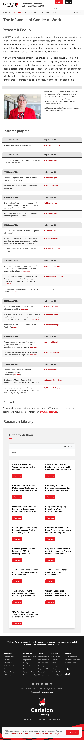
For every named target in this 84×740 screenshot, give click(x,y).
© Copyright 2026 (54, 719)
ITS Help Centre (43, 675)
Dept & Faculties (43, 660)
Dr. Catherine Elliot (51, 370)
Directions (54, 660)
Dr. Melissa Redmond (52, 388)
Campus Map (56, 656)
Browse (76, 12)
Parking (54, 666)
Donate (68, 2)
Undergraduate (9, 656)
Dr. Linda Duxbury (51, 186)
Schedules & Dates (29, 656)
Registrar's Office (44, 669)
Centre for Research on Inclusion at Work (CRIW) (33, 5)
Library (25, 663)
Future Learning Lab (30, 675)
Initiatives (7, 675)
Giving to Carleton (71, 656)
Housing (41, 666)
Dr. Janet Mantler (50, 231)
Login (56, 8)
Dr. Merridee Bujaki (51, 203)
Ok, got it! (72, 732)
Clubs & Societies (57, 675)
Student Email (43, 663)
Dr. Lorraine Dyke (50, 160)
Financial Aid (8, 669)
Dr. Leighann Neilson (52, 266)
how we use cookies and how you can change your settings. (36, 733)
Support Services (29, 666)
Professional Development (13, 666)
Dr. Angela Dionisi (51, 238)
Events (53, 663)
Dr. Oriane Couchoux (52, 145)
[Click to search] (52, 2)
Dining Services (56, 672)
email (51, 692)
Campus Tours (9, 672)
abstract (26, 271)
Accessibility (40, 719)
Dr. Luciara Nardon (51, 307)
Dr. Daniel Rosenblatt (52, 249)
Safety (53, 669)
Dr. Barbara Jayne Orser (53, 380)
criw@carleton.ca (48, 412)
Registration (42, 672)
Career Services (43, 656)
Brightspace (27, 660)
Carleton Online (28, 672)
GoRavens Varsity (71, 663)
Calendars (26, 669)
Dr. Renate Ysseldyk (51, 325)
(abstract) (35, 319)
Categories (66, 446)
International (8, 663)
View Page (18, 476)
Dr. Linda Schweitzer (52, 352)
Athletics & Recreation (72, 660)
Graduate (7, 660)
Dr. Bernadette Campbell (53, 276)
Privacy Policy (29, 719)
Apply (58, 2)
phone (44, 692)
